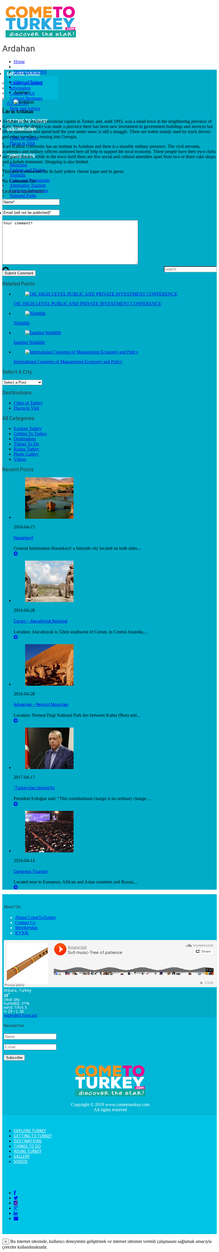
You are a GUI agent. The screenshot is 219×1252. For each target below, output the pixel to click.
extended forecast (20, 1015)
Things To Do (26, 443)
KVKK (22, 932)
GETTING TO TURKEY (33, 1136)
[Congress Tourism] (49, 850)
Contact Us (25, 922)
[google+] (16, 1208)
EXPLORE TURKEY (30, 1131)
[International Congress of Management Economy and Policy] (81, 352)
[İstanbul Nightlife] (43, 332)
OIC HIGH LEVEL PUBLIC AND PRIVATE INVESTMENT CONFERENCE (87, 303)
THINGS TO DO (27, 1146)
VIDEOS (21, 1161)
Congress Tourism (31, 871)
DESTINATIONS (30, 71)
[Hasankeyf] (49, 517)
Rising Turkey (26, 449)
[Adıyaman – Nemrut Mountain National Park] (49, 684)
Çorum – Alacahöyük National (40, 621)
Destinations (25, 438)
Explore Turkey (28, 428)
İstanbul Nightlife (29, 342)
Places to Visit (22, 143)
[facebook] (15, 1192)
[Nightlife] (35, 313)
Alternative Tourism (28, 185)
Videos (20, 459)
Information (20, 88)
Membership (26, 927)
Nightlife (18, 175)
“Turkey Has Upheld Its (34, 788)
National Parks (23, 195)
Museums (18, 164)
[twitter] (16, 1197)
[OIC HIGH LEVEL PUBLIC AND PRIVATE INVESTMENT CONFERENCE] (101, 294)
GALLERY (22, 1156)
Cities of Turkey (28, 82)
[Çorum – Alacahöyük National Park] (49, 600)
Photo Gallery (26, 454)
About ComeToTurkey (35, 917)
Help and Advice (25, 108)
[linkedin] (16, 1213)
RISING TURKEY (27, 1151)
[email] (16, 1218)
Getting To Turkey (30, 433)
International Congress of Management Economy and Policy (68, 361)
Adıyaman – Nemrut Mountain (41, 704)
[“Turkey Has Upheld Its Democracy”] (49, 767)
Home (19, 61)
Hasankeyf (23, 538)
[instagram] (16, 1203)
